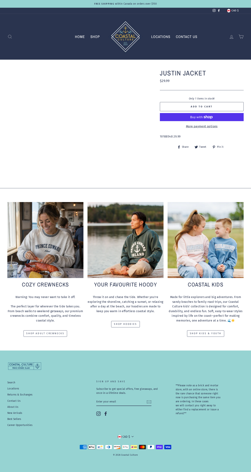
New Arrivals (14, 413)
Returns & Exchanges (20, 394)
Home (80, 36)
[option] (125, 4)
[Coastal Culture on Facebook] (105, 413)
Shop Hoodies (125, 324)
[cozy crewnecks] (45, 240)
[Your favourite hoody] (125, 240)
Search (11, 382)
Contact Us (186, 36)
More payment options (202, 126)
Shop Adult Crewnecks (45, 333)
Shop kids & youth (205, 333)
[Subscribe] (149, 402)
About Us (12, 407)
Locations (160, 36)
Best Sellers (14, 419)
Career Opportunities (19, 425)
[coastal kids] (206, 240)
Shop (95, 36)
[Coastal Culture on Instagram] (98, 413)
